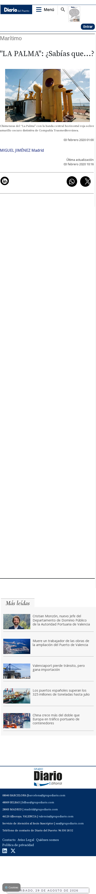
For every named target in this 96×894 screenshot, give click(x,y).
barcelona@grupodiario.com (46, 795)
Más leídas (18, 603)
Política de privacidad (18, 845)
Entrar (88, 26)
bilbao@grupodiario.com (38, 802)
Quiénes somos (47, 840)
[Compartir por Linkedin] (4, 181)
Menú (49, 9)
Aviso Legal (25, 840)
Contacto (9, 840)
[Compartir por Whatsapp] (72, 181)
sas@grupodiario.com (70, 823)
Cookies (11, 887)
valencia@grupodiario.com (56, 816)
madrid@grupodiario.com (41, 809)
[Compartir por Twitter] (85, 181)
